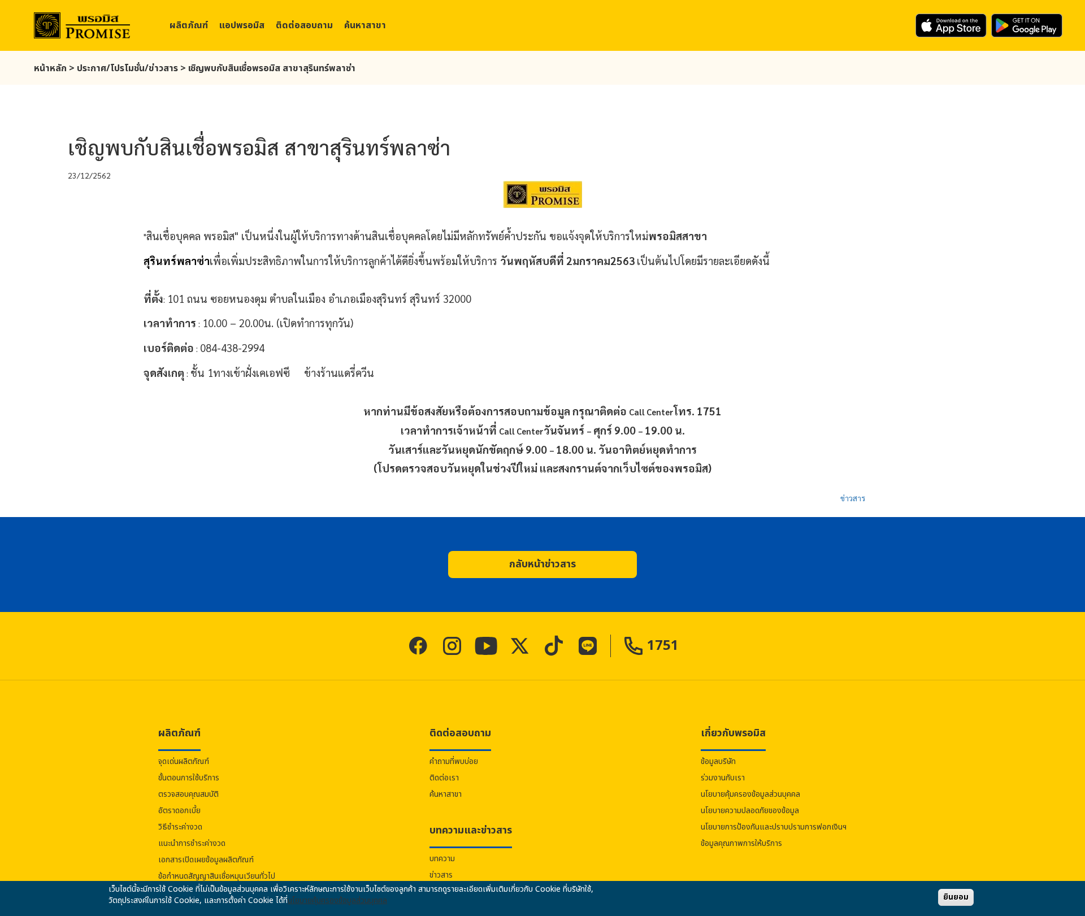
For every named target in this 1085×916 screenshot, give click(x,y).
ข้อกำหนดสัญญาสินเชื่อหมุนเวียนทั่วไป (216, 876)
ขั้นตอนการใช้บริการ (188, 778)
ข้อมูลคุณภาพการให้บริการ (741, 843)
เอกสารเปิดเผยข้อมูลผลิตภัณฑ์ (206, 860)
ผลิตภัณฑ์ (189, 25)
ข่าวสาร (852, 498)
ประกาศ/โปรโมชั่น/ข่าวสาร (127, 68)
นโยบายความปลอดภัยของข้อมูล (750, 811)
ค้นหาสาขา (365, 25)
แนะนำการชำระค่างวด (191, 843)
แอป (241, 25)
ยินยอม (956, 897)
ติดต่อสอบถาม (304, 25)
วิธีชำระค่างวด (180, 827)
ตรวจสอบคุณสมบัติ (188, 794)
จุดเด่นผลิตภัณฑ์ (183, 761)
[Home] (82, 25)
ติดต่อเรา (444, 778)
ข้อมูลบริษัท (718, 761)
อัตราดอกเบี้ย (179, 811)
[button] (542, 564)
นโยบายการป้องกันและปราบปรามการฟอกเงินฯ (774, 827)
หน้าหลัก (50, 68)
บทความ (442, 859)
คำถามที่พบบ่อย (453, 761)
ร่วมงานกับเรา (723, 778)
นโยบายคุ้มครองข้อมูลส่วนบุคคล (750, 794)
